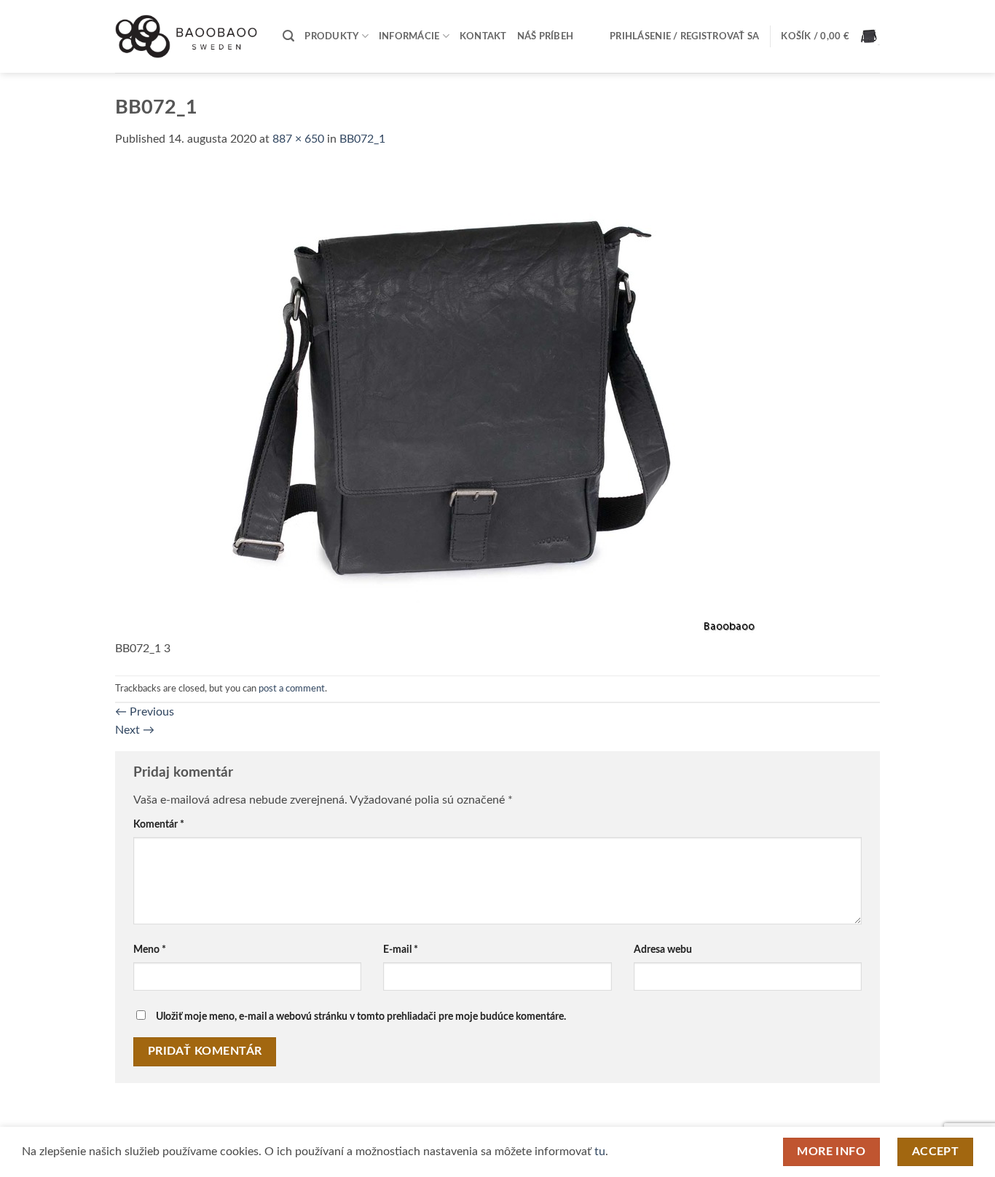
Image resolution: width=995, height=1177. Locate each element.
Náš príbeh (545, 36)
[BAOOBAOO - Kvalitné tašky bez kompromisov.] (188, 36)
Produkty (331, 36)
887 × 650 (298, 139)
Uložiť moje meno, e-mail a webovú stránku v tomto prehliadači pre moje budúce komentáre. (361, 1016)
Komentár (158, 824)
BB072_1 (362, 139)
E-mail (400, 949)
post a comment (292, 688)
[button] (288, 36)
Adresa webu (663, 949)
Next (134, 730)
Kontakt (483, 36)
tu (599, 1151)
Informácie (409, 36)
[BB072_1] (438, 402)
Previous (144, 712)
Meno (149, 949)
